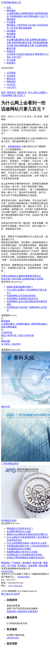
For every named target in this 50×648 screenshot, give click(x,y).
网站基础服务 (25, 28)
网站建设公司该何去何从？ (20, 528)
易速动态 (11, 51)
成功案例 (11, 31)
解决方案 (11, 37)
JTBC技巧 (16, 57)
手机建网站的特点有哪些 (19, 549)
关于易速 (11, 60)
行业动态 (20, 54)
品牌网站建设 (27, 13)
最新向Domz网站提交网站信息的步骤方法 (27, 534)
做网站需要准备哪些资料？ (20, 287)
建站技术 (30, 54)
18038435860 (7, 571)
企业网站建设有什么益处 (19, 531)
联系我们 (11, 63)
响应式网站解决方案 (24, 45)
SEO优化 (32, 25)
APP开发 (13, 28)
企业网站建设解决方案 (18, 39)
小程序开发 (21, 25)
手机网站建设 (16, 16)
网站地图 (43, 565)
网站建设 (11, 10)
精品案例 (11, 34)
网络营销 (39, 54)
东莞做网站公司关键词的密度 (21, 295)
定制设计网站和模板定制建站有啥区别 (25, 557)
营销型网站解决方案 (22, 42)
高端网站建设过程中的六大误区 (22, 552)
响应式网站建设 (31, 16)
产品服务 (11, 22)
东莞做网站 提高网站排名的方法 (22, 298)
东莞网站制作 (14, 146)
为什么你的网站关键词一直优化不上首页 (27, 543)
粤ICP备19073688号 (10, 594)
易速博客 (32, 565)
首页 (9, 7)
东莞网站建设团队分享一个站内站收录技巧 (28, 546)
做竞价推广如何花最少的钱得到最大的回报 (22, 279)
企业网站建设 (13, 13)
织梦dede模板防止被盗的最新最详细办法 (21, 276)
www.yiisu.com (15, 585)
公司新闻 (11, 54)
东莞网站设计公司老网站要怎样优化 (24, 555)
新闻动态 (11, 92)
